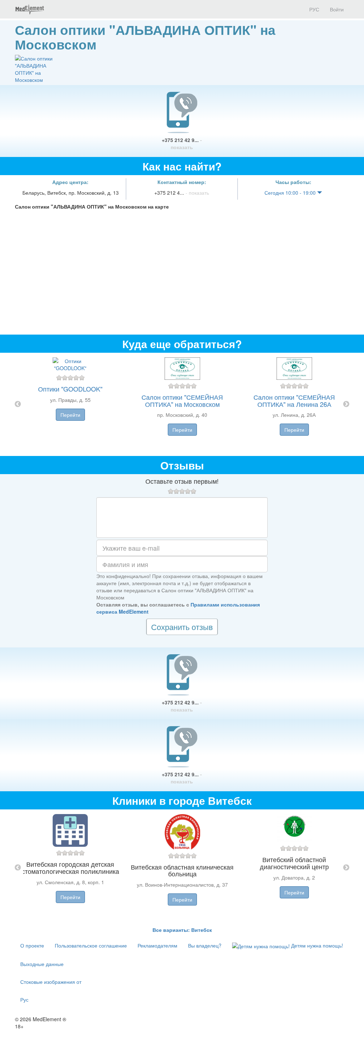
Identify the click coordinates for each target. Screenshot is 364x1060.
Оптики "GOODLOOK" (70, 388)
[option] (182, 404)
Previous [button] (17, 404)
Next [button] (346, 404)
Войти (337, 9)
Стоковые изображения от (50, 981)
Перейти (70, 414)
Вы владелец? (204, 945)
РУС (313, 9)
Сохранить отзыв (182, 626)
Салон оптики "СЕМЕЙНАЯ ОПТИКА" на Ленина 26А (294, 400)
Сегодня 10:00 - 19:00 (290, 192)
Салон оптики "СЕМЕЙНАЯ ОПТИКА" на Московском (182, 400)
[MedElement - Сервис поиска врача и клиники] (29, 9)
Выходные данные (42, 963)
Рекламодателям (157, 945)
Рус (24, 999)
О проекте (32, 945)
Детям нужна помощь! (316, 945)
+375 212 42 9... (182, 143)
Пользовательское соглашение (91, 945)
